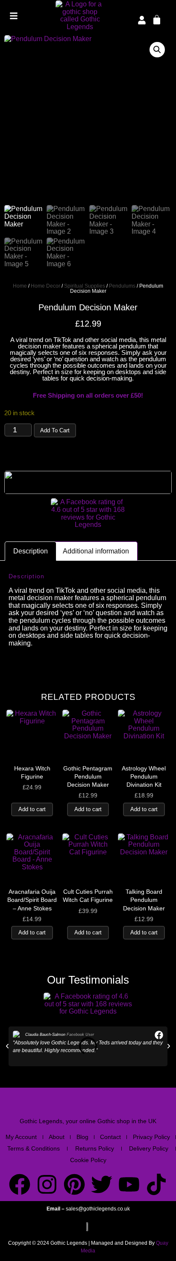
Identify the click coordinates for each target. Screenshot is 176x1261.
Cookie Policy (88, 1160)
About (57, 1136)
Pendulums (122, 286)
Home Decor (45, 286)
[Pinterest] (74, 1184)
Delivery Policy (148, 1148)
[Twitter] (101, 1184)
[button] (157, 49)
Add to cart (55, 430)
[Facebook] (19, 1184)
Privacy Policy (151, 1136)
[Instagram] (47, 1184)
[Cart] (157, 19)
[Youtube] (129, 1184)
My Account (21, 1136)
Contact (110, 1136)
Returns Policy (94, 1148)
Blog (82, 1136)
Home (20, 286)
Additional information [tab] (96, 551)
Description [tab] (30, 551)
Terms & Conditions (33, 1148)
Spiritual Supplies (84, 286)
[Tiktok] (156, 1184)
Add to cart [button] (32, 809)
